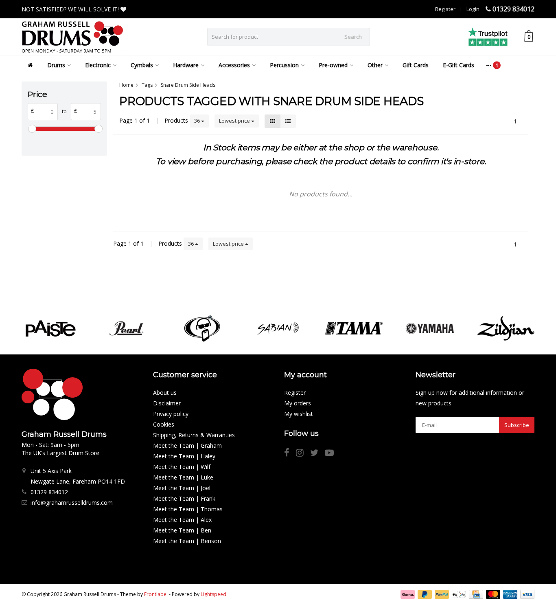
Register (445, 9)
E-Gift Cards (458, 65)
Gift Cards (416, 65)
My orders (297, 403)
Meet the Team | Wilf (181, 467)
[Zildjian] (505, 328)
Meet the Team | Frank (184, 498)
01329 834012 (513, 8)
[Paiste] (50, 328)
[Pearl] (126, 328)
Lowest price (235, 120)
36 (197, 120)
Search (353, 36)
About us (165, 392)
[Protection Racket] (202, 328)
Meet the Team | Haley (184, 456)
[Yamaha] (429, 328)
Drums (56, 65)
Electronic (98, 65)
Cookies (163, 424)
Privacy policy (170, 414)
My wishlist (298, 414)
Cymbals (142, 65)
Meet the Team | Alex (182, 520)
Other (375, 65)
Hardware (186, 65)
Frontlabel (156, 594)
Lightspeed (213, 594)
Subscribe (516, 425)
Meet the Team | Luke (183, 477)
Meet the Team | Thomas (188, 509)
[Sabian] (277, 328)
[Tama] (354, 328)
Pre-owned (333, 65)
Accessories (234, 65)
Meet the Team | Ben (182, 530)
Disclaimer (167, 403)
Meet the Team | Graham (187, 445)
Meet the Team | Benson (187, 541)
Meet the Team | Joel (181, 488)
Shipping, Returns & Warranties (194, 435)
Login (472, 9)
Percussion (284, 65)
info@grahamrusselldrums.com (72, 502)
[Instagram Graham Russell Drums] (303, 454)
